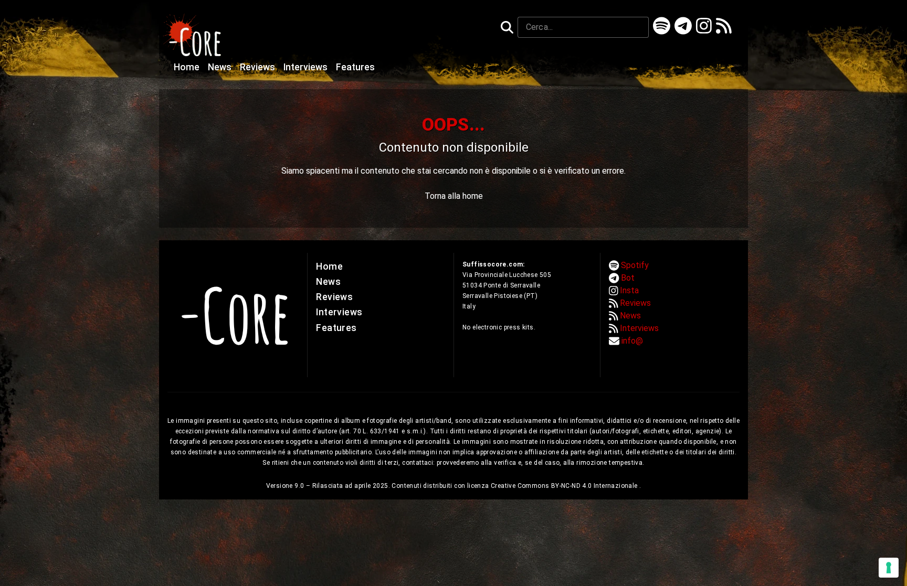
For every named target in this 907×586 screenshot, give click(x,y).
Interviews (306, 67)
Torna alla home (454, 196)
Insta (629, 290)
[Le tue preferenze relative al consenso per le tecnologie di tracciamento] (889, 568)
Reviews (258, 67)
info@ (632, 341)
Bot (628, 278)
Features (355, 67)
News (221, 67)
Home (188, 67)
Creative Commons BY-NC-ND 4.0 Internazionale (565, 485)
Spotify (635, 265)
